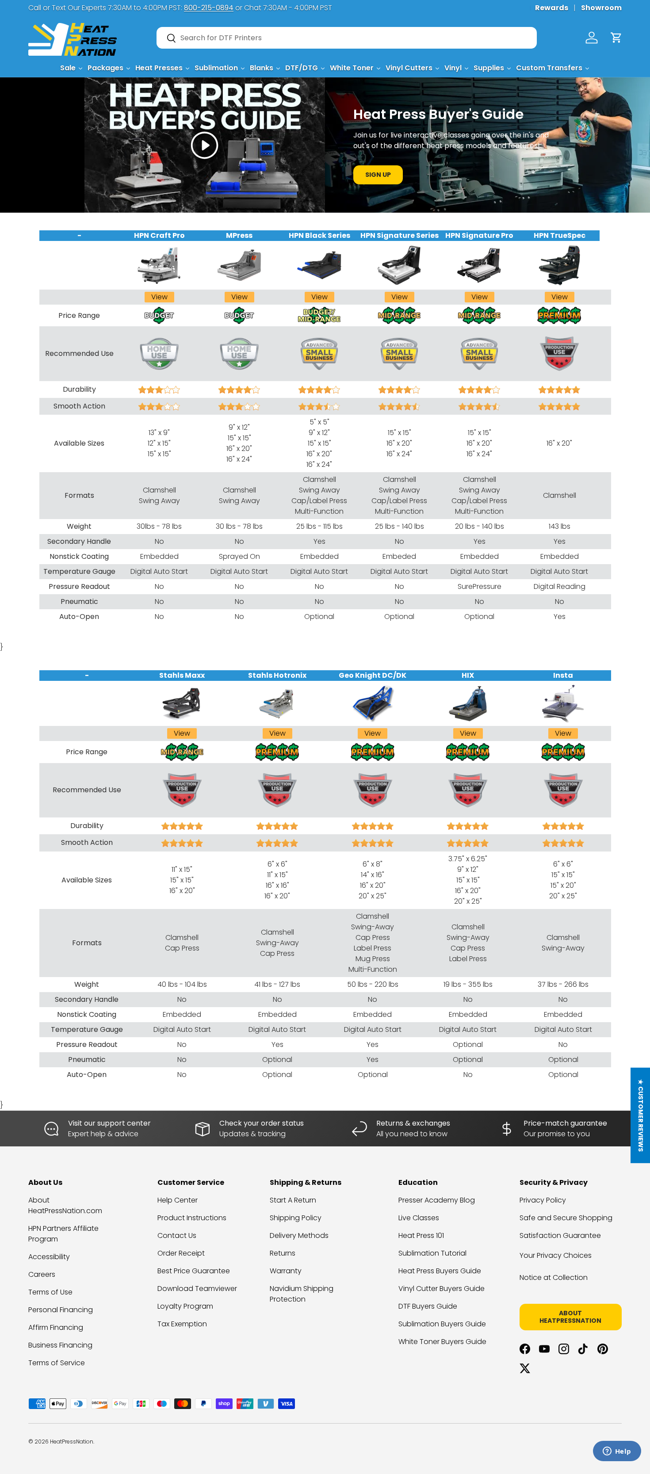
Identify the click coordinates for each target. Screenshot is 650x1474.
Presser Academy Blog (436, 1200)
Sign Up (378, 174)
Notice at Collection (554, 1277)
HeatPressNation (71, 1441)
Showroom (601, 8)
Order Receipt (181, 1253)
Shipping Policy (295, 1218)
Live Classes (418, 1218)
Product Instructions (191, 1218)
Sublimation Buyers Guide (442, 1324)
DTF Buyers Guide (427, 1306)
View (159, 297)
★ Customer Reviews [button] (640, 1115)
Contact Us (176, 1235)
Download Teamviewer (197, 1288)
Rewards (551, 8)
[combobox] (347, 38)
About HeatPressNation (570, 1317)
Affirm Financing (55, 1327)
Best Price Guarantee (193, 1271)
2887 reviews (587, 1448)
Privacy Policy (543, 1200)
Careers (41, 1274)
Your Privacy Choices (556, 1255)
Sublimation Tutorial (432, 1253)
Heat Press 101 (421, 1235)
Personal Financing (60, 1310)
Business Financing (60, 1345)
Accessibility (49, 1257)
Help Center (177, 1200)
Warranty (286, 1271)
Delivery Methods (299, 1235)
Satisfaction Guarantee (560, 1235)
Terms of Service (56, 1363)
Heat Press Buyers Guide (439, 1271)
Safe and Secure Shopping (566, 1218)
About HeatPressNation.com (65, 1205)
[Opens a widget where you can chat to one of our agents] (617, 1452)
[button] (616, 37)
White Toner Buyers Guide (442, 1342)
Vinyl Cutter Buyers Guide (441, 1288)
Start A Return (293, 1200)
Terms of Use (50, 1292)
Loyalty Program (185, 1306)
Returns (282, 1253)
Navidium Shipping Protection (301, 1293)
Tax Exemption (182, 1324)
